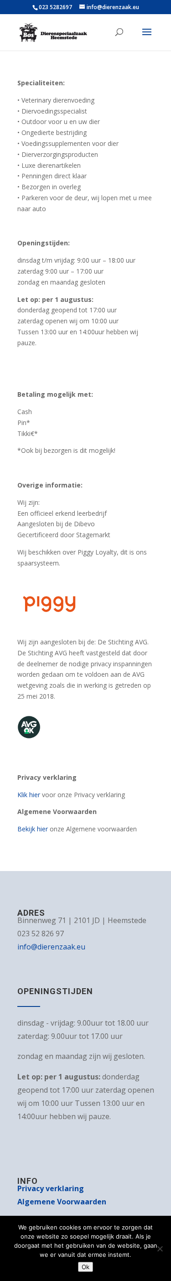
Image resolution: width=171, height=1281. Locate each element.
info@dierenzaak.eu (51, 947)
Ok (85, 1267)
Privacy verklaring (50, 1188)
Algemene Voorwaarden (61, 1202)
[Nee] (159, 1248)
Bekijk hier (33, 829)
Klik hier (28, 794)
